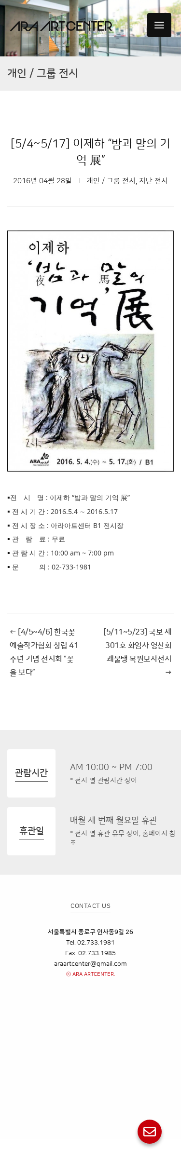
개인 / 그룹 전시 (111, 181)
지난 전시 (153, 181)
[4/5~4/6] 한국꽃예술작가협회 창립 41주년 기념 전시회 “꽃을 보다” (44, 652)
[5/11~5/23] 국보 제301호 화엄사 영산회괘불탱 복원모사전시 (137, 652)
